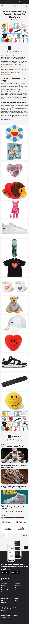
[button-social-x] (21, 51)
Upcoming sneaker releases (12, 517)
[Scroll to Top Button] (26, 547)
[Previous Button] (3, 535)
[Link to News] (4, 6)
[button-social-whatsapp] (16, 51)
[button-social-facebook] (13, 51)
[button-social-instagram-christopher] (8, 51)
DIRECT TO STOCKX (5, 74)
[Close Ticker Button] (27, 2)
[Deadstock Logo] (14, 6)
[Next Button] (6, 535)
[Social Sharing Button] (9, 48)
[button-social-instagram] (10, 51)
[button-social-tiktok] (18, 51)
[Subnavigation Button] (2, 6)
